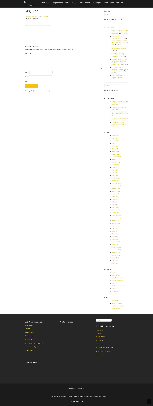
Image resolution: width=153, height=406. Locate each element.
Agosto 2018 (115, 194)
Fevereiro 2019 (116, 178)
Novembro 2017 (116, 218)
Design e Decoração (117, 280)
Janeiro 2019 (115, 180)
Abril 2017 (114, 236)
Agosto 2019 (115, 164)
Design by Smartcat (76, 401)
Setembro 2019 (116, 162)
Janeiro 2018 (115, 212)
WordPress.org (116, 308)
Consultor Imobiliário (118, 278)
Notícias (119, 3)
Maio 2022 (115, 138)
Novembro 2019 (116, 156)
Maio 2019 (114, 170)
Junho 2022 (115, 135)
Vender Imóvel (29, 336)
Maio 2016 (115, 263)
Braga (113, 272)
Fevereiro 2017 (116, 242)
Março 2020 (115, 149)
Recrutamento (29, 350)
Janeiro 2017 (115, 244)
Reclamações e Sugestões (32, 347)
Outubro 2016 (116, 252)
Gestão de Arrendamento (119, 286)
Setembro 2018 (116, 191)
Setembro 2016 (116, 255)
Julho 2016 (115, 260)
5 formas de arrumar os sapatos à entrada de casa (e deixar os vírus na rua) (120, 69)
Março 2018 (115, 207)
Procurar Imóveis (29, 332)
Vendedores (70, 3)
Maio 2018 (115, 202)
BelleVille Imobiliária (42, 16)
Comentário (28, 53)
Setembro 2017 (116, 223)
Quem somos (29, 325)
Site (26, 81)
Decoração (96, 3)
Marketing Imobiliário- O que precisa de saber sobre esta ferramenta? (120, 31)
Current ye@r (29, 91)
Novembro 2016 (116, 250)
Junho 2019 (115, 167)
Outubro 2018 (116, 188)
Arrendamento (84, 3)
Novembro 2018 (116, 186)
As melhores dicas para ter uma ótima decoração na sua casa (120, 42)
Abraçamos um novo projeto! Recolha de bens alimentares (119, 54)
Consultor (45, 3)
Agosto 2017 (115, 226)
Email (27, 76)
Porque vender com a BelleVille (34, 343)
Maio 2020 (115, 143)
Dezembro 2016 (116, 247)
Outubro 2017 (115, 220)
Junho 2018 (115, 199)
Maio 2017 (114, 234)
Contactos (28, 328)
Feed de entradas (117, 303)
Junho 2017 (115, 231)
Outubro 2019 (116, 159)
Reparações (109, 3)
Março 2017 (115, 239)
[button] (126, 3)
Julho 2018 (115, 196)
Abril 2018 (114, 204)
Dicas (113, 283)
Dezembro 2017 (116, 215)
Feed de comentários (118, 306)
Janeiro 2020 (115, 151)
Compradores (57, 3)
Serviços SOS (28, 339)
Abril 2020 (115, 146)
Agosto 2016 (115, 258)
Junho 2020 (115, 141)
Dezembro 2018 (116, 183)
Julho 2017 (115, 228)
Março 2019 (115, 175)
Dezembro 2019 (116, 154)
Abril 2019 (114, 172)
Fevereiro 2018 (116, 210)
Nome (27, 72)
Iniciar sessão (115, 300)
